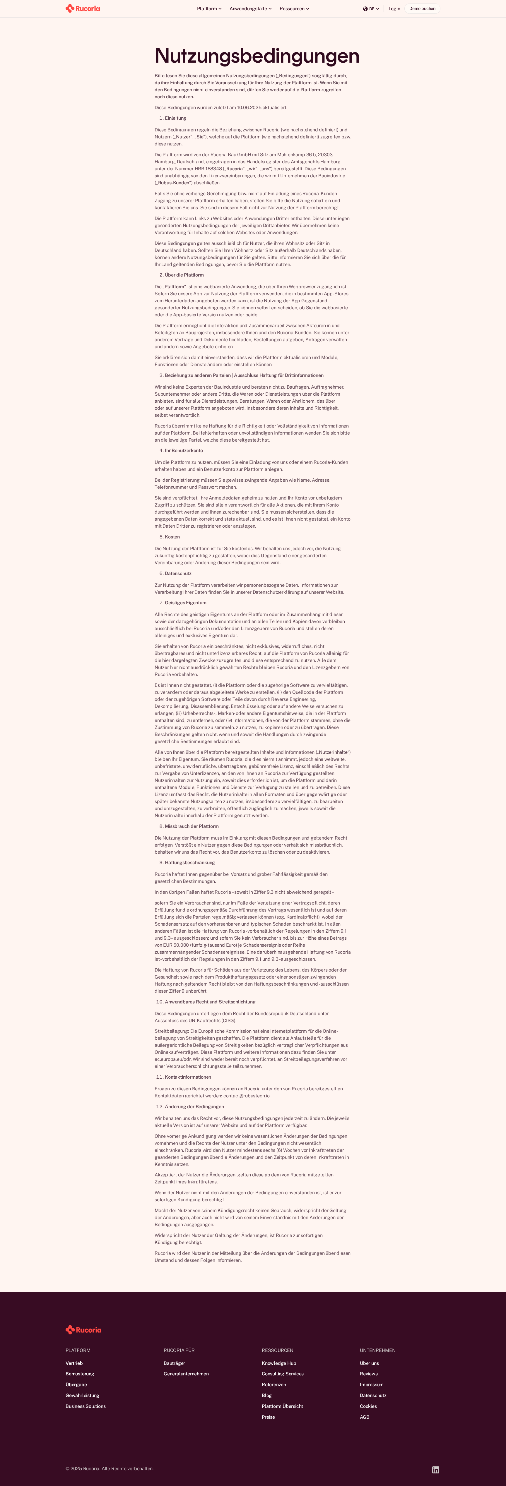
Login (394, 8)
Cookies (368, 1406)
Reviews (369, 1374)
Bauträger (174, 1363)
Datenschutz (373, 1395)
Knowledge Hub (279, 1363)
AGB (364, 1417)
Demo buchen (422, 8)
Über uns (369, 1363)
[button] (209, 8)
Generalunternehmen (186, 1374)
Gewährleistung (82, 1395)
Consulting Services (283, 1374)
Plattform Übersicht (282, 1406)
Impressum (372, 1384)
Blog (267, 1395)
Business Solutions (85, 1406)
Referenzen (274, 1384)
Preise (268, 1417)
